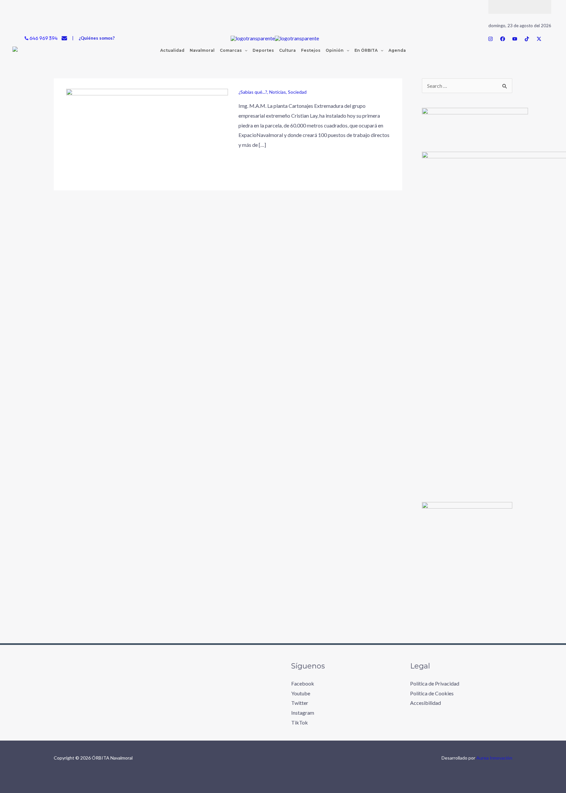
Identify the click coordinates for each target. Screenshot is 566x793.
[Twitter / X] (539, 38)
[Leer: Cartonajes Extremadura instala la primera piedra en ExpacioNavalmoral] (147, 133)
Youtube (300, 693)
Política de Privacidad (434, 683)
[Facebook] (502, 38)
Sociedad (297, 92)
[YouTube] (514, 38)
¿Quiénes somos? (97, 38)
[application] (244, 50)
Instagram (302, 712)
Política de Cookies (432, 693)
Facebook (302, 683)
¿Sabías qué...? (252, 92)
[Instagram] (490, 38)
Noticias (277, 92)
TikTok (299, 722)
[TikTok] (526, 38)
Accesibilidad (425, 703)
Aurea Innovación (494, 758)
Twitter (299, 703)
